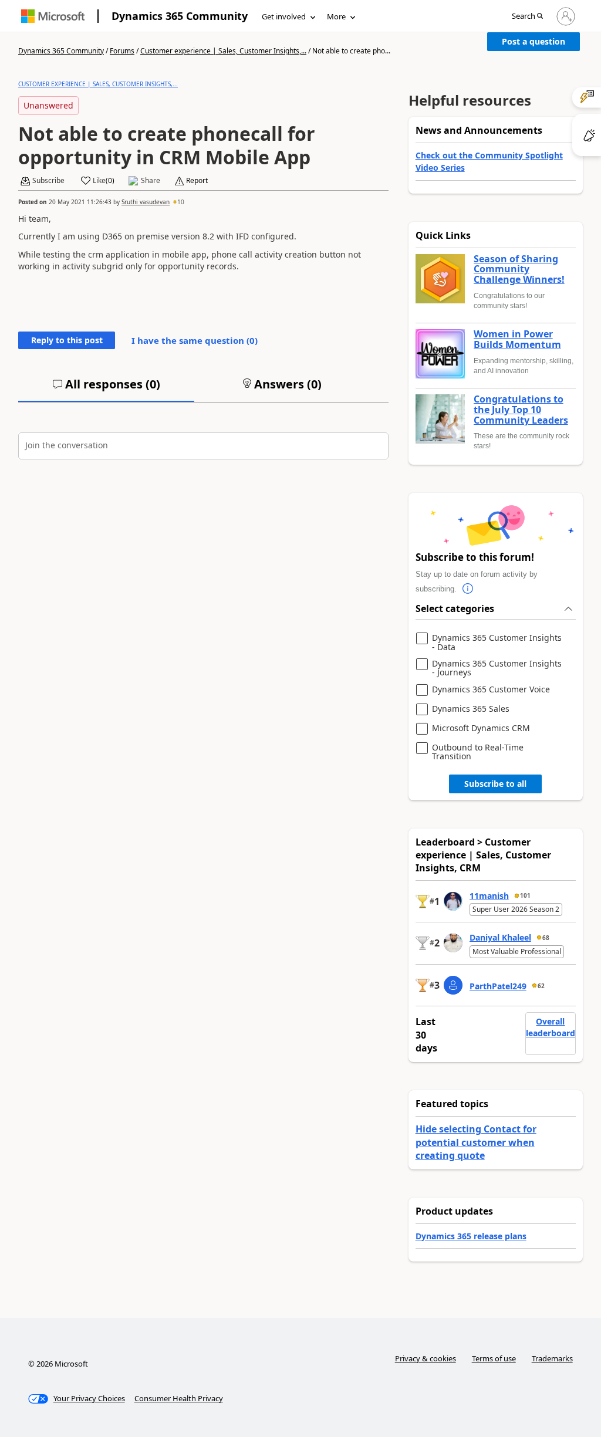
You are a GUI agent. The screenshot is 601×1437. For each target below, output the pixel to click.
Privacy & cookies (425, 1358)
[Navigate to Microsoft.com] (53, 16)
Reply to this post (67, 340)
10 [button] (180, 202)
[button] (527, 16)
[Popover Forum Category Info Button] (468, 589)
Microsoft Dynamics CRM (481, 728)
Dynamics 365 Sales (470, 709)
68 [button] (545, 938)
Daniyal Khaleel (500, 937)
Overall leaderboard (550, 1027)
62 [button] (541, 986)
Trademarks (552, 1358)
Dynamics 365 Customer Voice (491, 690)
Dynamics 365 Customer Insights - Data (497, 642)
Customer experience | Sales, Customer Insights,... (223, 51)
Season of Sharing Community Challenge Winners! (519, 269)
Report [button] (197, 180)
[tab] (106, 389)
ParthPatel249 (498, 986)
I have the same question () (194, 340)
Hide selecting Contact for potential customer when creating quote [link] (476, 1142)
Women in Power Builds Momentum (517, 339)
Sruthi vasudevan (145, 202)
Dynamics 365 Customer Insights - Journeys (497, 668)
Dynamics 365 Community (180, 16)
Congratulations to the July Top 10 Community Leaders (521, 409)
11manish (489, 895)
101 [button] (525, 895)
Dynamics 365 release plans (471, 1236)
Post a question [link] (533, 41)
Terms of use (494, 1358)
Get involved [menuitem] (284, 16)
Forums (122, 51)
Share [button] (150, 180)
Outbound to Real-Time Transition (478, 752)
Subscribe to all (495, 783)
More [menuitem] (336, 16)
